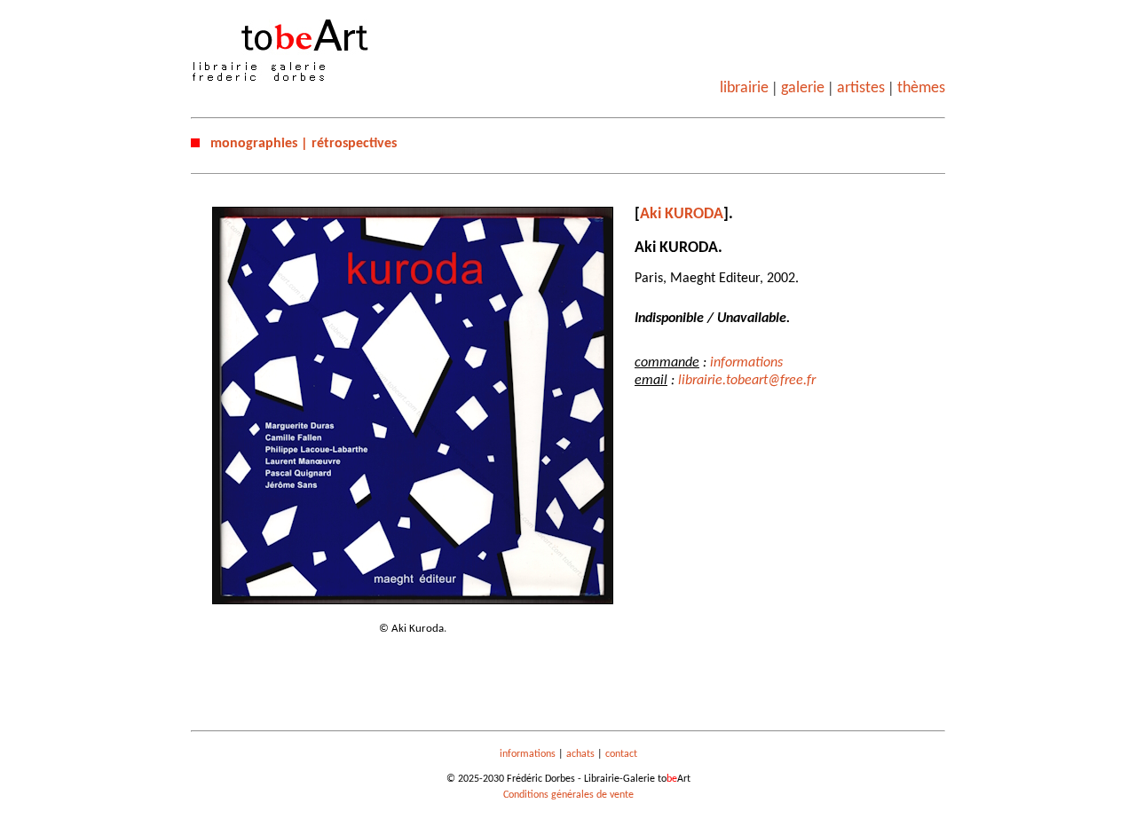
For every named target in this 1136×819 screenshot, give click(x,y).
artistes (861, 88)
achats (580, 754)
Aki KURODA (681, 214)
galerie (802, 88)
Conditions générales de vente (568, 795)
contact (621, 754)
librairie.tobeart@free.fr (747, 381)
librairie (744, 88)
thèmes (921, 88)
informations (746, 363)
